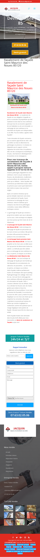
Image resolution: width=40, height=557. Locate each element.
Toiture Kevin (28, 547)
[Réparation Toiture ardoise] (20, 522)
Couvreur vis (18, 551)
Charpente (9, 462)
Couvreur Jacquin (23, 545)
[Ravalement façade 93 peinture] (8, 508)
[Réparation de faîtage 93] (31, 522)
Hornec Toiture (9, 549)
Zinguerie (9, 465)
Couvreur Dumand (22, 549)
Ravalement (9, 468)
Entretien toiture (11, 455)
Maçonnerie (9, 471)
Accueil (8, 452)
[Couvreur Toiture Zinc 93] (20, 508)
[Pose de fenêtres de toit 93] (20, 515)
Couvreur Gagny (10, 545)
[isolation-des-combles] (31, 508)
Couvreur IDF (17, 547)
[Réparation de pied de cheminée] (8, 522)
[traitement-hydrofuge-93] (31, 515)
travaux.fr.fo (8, 486)
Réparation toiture (12, 458)
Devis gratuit (20, 52)
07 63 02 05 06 (20, 45)
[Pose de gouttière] (8, 515)
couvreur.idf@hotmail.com (12, 490)
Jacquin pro (27, 551)
